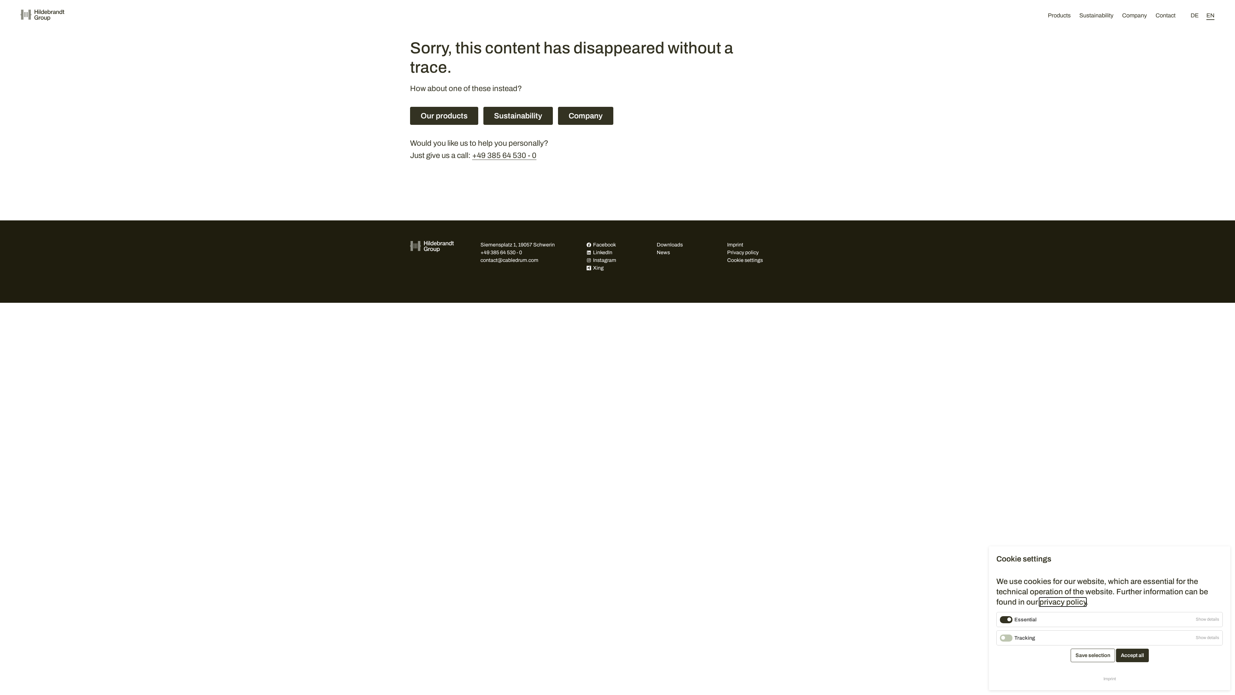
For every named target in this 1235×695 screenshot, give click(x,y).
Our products (444, 116)
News (663, 252)
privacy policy (1062, 602)
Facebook (604, 244)
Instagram (604, 260)
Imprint (735, 244)
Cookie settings (745, 260)
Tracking (1024, 638)
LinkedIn (602, 252)
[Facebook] (588, 244)
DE (1195, 15)
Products (1059, 15)
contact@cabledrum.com (509, 260)
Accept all (1132, 655)
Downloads (670, 244)
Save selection (1092, 655)
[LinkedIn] (588, 252)
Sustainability (1096, 15)
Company (1134, 15)
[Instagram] (588, 260)
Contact (1166, 15)
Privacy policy (743, 252)
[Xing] (588, 268)
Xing (598, 268)
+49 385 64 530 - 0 (504, 155)
